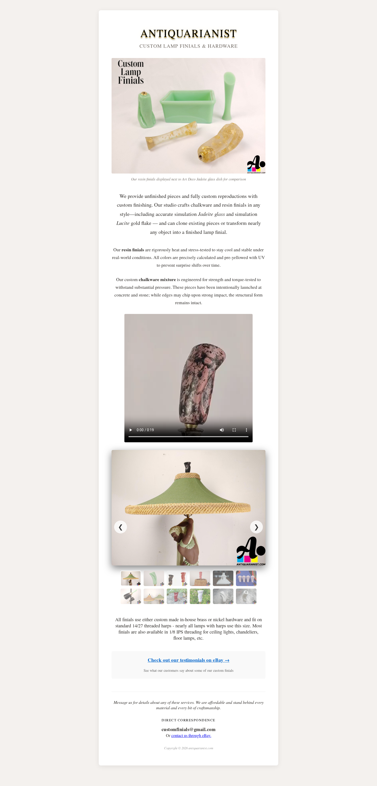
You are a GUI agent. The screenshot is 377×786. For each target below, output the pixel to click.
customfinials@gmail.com (189, 729)
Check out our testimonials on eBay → (189, 660)
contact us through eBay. (191, 735)
